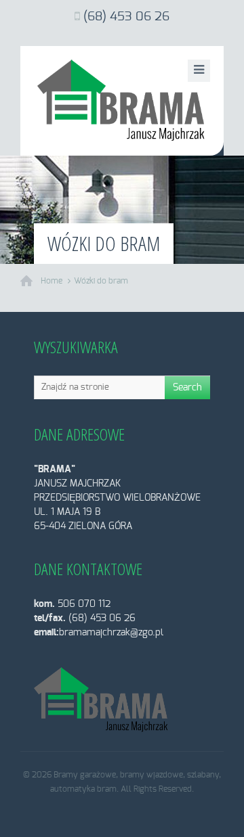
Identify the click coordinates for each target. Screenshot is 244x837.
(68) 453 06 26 (126, 17)
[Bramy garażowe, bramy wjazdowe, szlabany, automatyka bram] (122, 101)
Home (51, 281)
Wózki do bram (101, 281)
